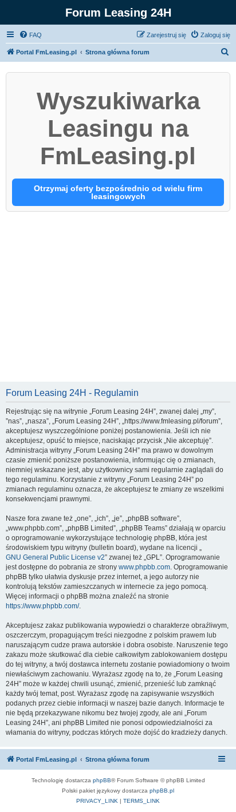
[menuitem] (30, 35)
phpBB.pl (162, 790)
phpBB (102, 780)
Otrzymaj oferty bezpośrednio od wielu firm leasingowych (118, 192)
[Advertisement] (118, 297)
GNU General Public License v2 (55, 557)
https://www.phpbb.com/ (42, 606)
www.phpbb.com (144, 567)
